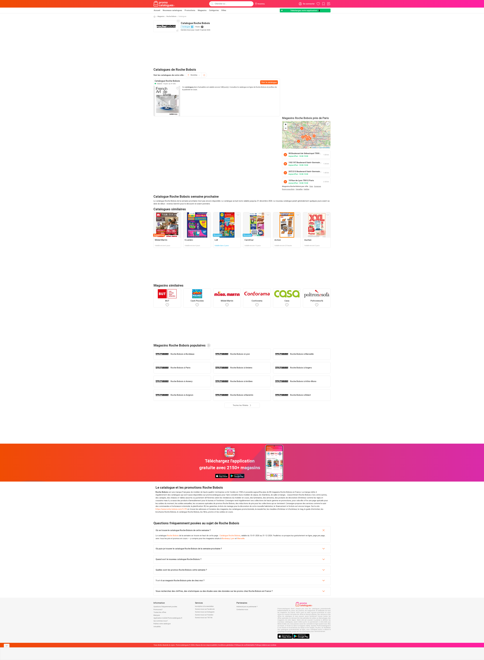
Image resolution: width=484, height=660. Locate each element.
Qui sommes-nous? (160, 621)
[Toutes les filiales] (209, 345)
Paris (311, 186)
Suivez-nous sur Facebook (205, 609)
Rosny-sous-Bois (288, 189)
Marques (156, 615)
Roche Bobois (171, 16)
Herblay (306, 189)
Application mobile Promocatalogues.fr (167, 618)
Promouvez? (158, 609)
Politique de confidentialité (244, 645)
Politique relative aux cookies (265, 645)
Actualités (157, 626)
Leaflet (313, 147)
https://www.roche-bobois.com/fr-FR (171, 509)
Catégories (214, 10)
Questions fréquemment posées (165, 607)
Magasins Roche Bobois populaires (179, 345)
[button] (309, 138)
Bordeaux (226, 538)
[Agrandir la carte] (328, 124)
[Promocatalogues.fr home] (164, 4)
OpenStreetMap (324, 147)
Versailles (299, 189)
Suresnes (317, 186)
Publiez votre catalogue (162, 624)
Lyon (232, 538)
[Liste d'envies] (329, 4)
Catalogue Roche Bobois (230, 535)
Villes (223, 10)
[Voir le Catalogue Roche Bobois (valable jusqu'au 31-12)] (167, 101)
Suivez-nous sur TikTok (203, 618)
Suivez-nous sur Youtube (204, 615)
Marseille (241, 538)
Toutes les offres (159, 612)
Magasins (202, 10)
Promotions (190, 10)
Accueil (157, 10)
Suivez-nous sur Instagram (204, 612)
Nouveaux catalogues (172, 10)
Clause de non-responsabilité (206, 645)
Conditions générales (225, 645)
